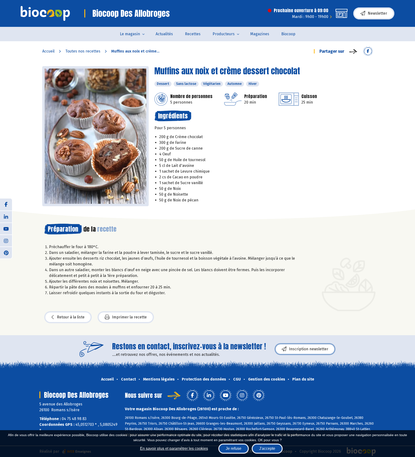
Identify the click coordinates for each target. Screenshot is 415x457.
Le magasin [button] (130, 34)
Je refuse (233, 448)
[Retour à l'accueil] (45, 13)
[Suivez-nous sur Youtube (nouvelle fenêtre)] (6, 228)
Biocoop (288, 34)
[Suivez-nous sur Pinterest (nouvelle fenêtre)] (6, 252)
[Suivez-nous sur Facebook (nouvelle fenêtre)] (6, 205)
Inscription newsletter (308, 349)
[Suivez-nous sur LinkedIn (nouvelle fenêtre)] (6, 217)
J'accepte (267, 448)
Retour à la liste (71, 317)
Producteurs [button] (224, 34)
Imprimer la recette (129, 317)
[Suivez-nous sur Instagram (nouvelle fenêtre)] (6, 240)
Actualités (164, 34)
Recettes (193, 34)
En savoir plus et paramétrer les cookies (174, 448)
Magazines (259, 34)
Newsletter (377, 13)
